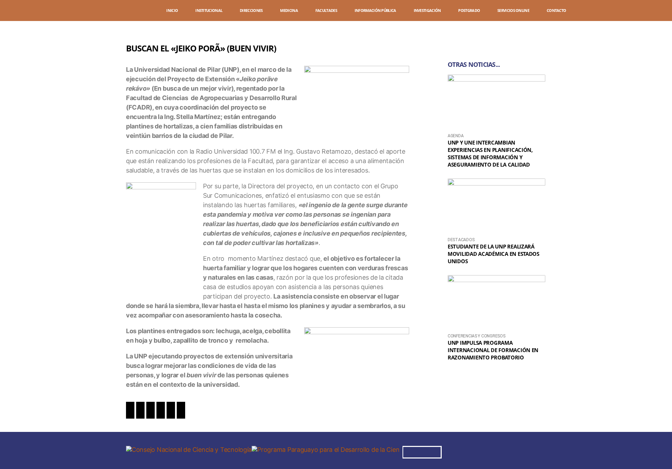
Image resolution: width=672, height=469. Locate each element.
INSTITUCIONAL (208, 10)
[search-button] (654, 11)
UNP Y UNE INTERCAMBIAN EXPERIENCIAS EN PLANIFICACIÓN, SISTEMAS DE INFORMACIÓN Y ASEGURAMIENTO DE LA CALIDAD (490, 153)
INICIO (172, 10)
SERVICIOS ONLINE (513, 10)
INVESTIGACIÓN (427, 10)
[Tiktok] (534, 451)
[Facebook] (458, 451)
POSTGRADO (469, 10)
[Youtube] (515, 451)
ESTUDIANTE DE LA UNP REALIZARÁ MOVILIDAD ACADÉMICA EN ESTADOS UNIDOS (493, 254)
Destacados (461, 239)
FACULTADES (326, 10)
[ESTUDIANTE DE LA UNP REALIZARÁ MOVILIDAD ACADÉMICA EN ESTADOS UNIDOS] (496, 205)
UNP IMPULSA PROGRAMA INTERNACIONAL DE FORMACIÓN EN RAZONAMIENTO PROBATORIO (493, 350)
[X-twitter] (496, 451)
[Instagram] (477, 451)
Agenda (455, 135)
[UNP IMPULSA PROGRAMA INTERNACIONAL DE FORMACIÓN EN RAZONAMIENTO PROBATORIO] (496, 302)
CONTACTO (556, 10)
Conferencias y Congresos (476, 336)
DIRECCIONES (251, 10)
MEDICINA (289, 10)
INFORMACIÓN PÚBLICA (375, 10)
